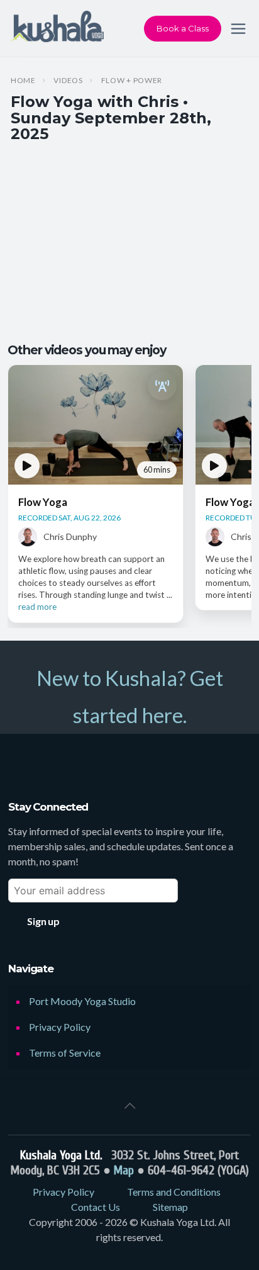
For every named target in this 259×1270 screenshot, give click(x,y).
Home (23, 80)
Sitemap (170, 1207)
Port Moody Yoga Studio (82, 1001)
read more (37, 607)
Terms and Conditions (174, 1192)
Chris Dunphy (70, 536)
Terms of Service (65, 1053)
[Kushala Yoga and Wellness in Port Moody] (57, 28)
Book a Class (183, 28)
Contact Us (95, 1207)
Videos (67, 80)
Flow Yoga (42, 502)
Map (124, 1170)
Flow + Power (132, 80)
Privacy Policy (60, 1027)
